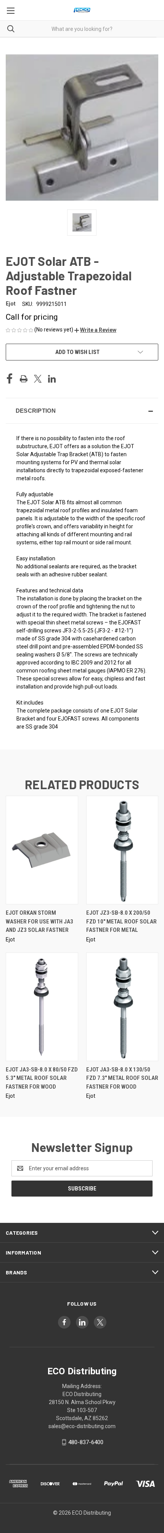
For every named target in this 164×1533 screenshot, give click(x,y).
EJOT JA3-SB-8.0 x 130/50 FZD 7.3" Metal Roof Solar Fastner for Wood (122, 1078)
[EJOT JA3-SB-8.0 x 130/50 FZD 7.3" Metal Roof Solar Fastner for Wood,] (122, 1007)
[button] (95, 330)
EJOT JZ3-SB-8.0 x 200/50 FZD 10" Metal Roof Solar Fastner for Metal (121, 921)
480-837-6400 (85, 1442)
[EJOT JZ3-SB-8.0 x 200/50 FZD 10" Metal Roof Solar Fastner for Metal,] (122, 850)
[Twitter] (38, 378)
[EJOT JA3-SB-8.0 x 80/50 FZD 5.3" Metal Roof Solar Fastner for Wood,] (42, 1007)
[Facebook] (9, 378)
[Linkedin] (52, 378)
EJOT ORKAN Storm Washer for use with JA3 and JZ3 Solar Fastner (39, 921)
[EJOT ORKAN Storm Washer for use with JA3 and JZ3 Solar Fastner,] (42, 850)
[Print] (23, 378)
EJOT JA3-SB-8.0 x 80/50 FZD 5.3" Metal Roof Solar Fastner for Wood (42, 1078)
